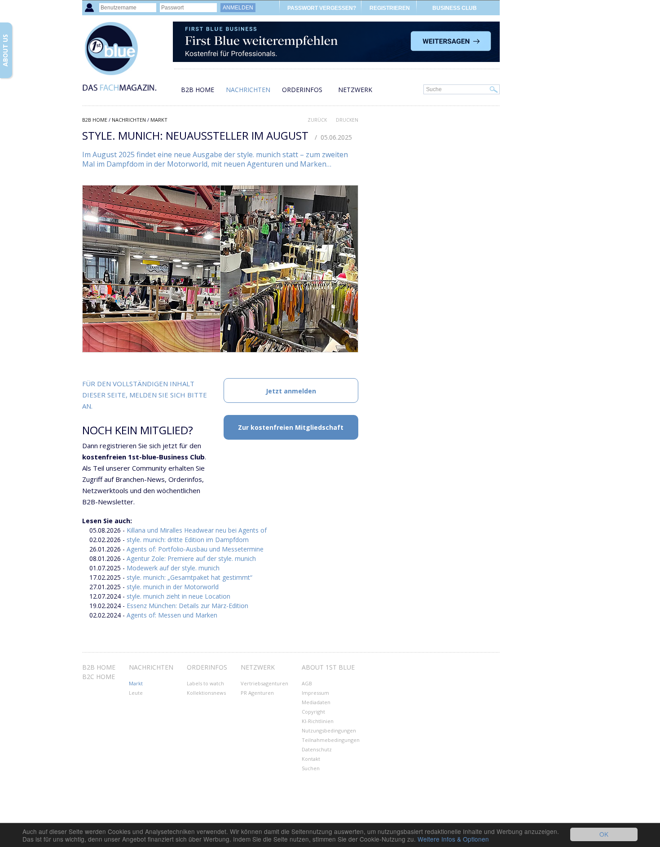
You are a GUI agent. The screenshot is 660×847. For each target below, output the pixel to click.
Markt (158, 119)
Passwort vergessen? (321, 8)
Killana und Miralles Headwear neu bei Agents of (197, 530)
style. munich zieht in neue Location (178, 596)
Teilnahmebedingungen (331, 740)
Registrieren (390, 8)
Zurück (317, 120)
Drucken (347, 120)
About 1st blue (328, 667)
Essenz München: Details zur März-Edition (187, 605)
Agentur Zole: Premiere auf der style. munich (191, 558)
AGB (307, 683)
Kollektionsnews (206, 692)
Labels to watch (205, 683)
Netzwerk (355, 89)
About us (5, 50)
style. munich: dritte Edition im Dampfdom (188, 539)
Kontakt (311, 758)
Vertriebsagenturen (264, 683)
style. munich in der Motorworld (173, 586)
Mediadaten (316, 702)
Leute (136, 692)
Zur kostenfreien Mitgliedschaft (290, 427)
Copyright (313, 711)
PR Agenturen (257, 692)
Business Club (454, 8)
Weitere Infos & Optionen (453, 838)
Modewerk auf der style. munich (173, 568)
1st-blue (127, 61)
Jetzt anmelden (291, 391)
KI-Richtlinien (318, 721)
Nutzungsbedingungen (329, 730)
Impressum (315, 692)
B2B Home (197, 89)
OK (603, 833)
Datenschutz (317, 749)
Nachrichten (248, 89)
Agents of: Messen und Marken (172, 615)
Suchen (311, 768)
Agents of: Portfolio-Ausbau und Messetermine (195, 549)
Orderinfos (302, 89)
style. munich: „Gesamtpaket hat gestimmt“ (189, 577)
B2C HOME (98, 676)
